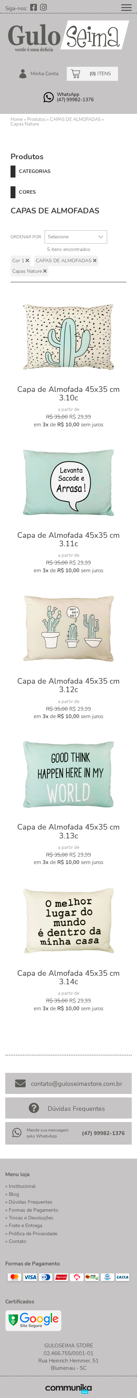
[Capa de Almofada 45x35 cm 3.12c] (68, 629)
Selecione (58, 236)
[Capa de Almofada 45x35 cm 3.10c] (68, 337)
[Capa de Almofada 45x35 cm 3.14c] (68, 921)
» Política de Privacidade (31, 1233)
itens (100, 73)
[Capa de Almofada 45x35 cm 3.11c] (68, 483)
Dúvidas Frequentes (76, 1108)
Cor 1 (19, 260)
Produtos (36, 119)
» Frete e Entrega (23, 1225)
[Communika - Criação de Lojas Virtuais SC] (68, 1388)
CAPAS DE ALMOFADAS (75, 119)
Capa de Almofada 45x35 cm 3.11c (68, 539)
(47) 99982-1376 (103, 1133)
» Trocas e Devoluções (29, 1218)
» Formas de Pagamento (31, 1210)
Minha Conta (43, 73)
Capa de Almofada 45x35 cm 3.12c (68, 685)
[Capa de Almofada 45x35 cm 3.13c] (68, 775)
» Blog (12, 1194)
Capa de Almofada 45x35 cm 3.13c (68, 831)
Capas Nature (25, 124)
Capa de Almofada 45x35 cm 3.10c (68, 393)
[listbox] (76, 237)
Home (17, 119)
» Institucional (20, 1186)
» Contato (15, 1241)
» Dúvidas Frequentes (28, 1202)
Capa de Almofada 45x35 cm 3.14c (68, 977)
